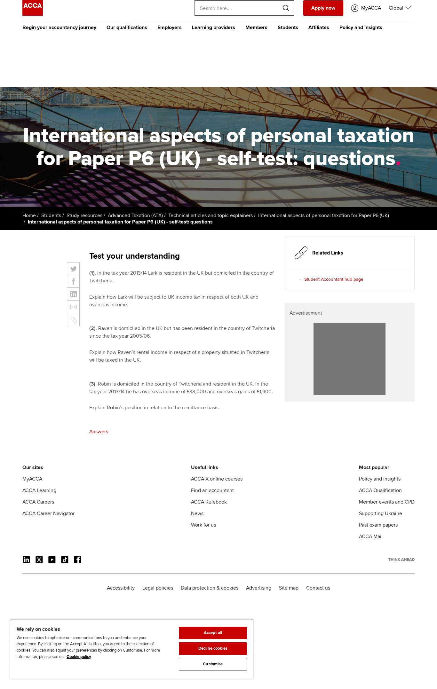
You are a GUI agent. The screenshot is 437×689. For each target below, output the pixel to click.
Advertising (258, 588)
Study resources (84, 215)
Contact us (318, 588)
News (197, 513)
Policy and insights (360, 27)
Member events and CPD (387, 502)
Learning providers (213, 27)
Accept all (213, 632)
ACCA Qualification (380, 490)
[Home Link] (401, 559)
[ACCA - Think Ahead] (32, 14)
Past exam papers (378, 525)
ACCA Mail (371, 536)
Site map (288, 588)
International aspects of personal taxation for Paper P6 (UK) (323, 215)
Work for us (203, 525)
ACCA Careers (38, 502)
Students (288, 27)
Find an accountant (212, 490)
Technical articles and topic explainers (210, 215)
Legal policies (157, 588)
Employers (169, 27)
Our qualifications (127, 27)
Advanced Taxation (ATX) (135, 215)
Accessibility (121, 588)
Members (256, 27)
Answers (98, 431)
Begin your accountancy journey (59, 27)
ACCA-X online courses (216, 479)
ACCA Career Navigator (48, 513)
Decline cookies (212, 648)
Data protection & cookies (209, 588)
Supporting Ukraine (380, 513)
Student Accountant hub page (333, 279)
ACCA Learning (39, 490)
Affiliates (318, 27)
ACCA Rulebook (209, 502)
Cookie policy (79, 656)
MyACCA (32, 479)
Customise (213, 664)
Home (29, 215)
